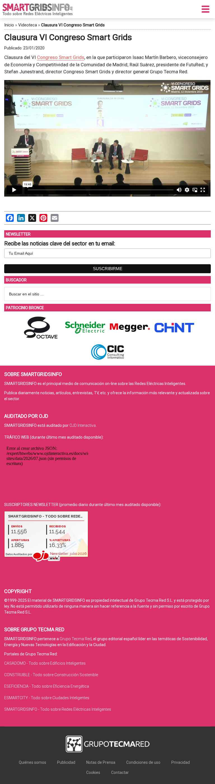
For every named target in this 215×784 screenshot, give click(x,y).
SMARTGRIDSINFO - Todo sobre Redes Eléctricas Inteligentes (57, 709)
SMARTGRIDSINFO (38, 9)
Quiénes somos (32, 762)
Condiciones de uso (143, 762)
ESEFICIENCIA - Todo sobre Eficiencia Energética (46, 686)
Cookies (93, 772)
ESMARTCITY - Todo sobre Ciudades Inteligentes (46, 698)
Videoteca (27, 25)
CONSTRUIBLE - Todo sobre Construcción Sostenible (51, 675)
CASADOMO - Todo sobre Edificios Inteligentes (45, 663)
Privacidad (180, 762)
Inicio (9, 25)
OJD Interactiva (82, 425)
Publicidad (66, 762)
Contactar (120, 772)
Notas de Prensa (100, 762)
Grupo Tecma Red (76, 639)
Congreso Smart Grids (60, 57)
